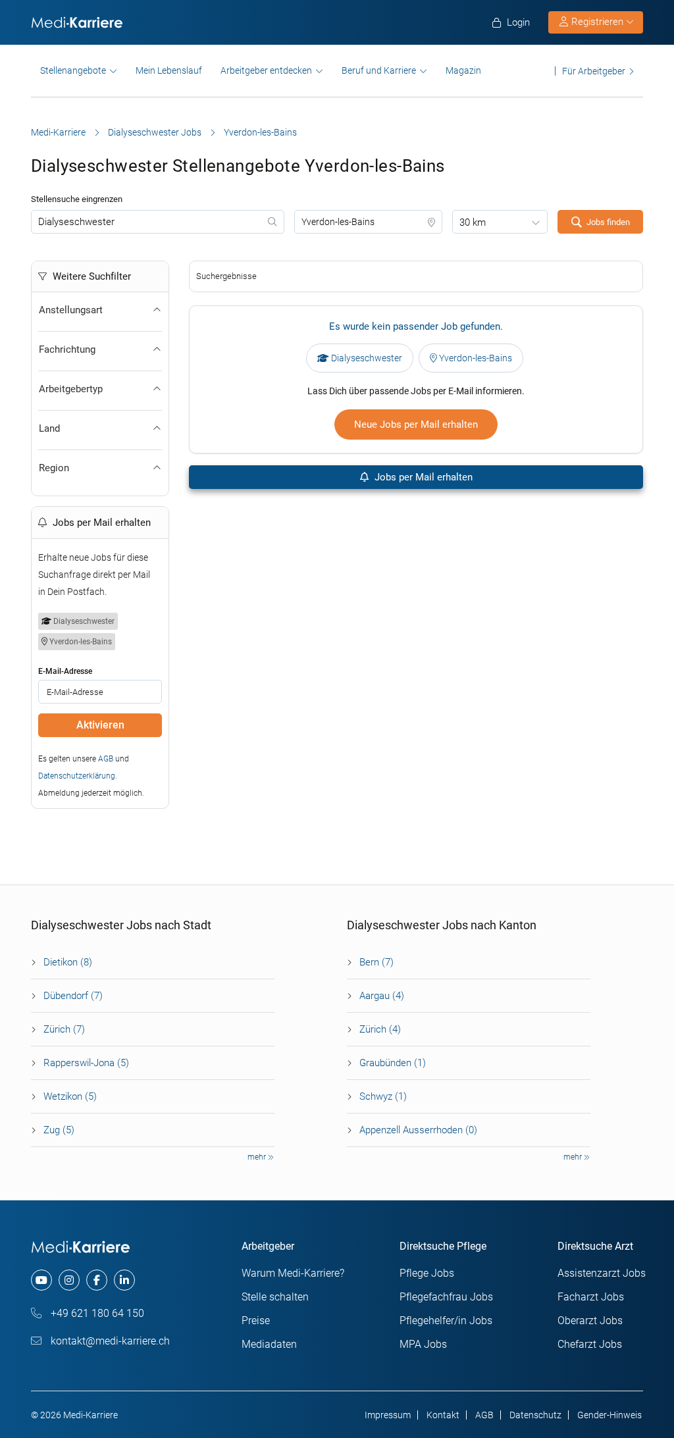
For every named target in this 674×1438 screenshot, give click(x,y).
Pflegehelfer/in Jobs (446, 1320)
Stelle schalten (275, 1297)
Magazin (463, 70)
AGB (105, 758)
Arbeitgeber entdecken (266, 70)
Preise (256, 1320)
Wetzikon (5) (70, 1096)
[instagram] (69, 1280)
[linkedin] (124, 1280)
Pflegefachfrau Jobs (446, 1297)
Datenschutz (535, 1415)
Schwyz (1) (383, 1096)
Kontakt (443, 1415)
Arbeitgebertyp (71, 389)
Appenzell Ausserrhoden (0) (418, 1130)
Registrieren (597, 22)
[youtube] (41, 1280)
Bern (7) (376, 962)
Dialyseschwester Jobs (154, 132)
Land (49, 428)
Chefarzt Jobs (589, 1344)
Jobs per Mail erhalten (422, 477)
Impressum (388, 1415)
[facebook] (96, 1280)
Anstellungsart (71, 310)
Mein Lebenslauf (169, 70)
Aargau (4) (381, 996)
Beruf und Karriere (379, 70)
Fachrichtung (67, 349)
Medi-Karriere (58, 132)
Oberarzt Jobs (590, 1320)
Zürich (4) (380, 1029)
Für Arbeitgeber (593, 70)
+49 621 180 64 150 (96, 1313)
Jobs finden (608, 222)
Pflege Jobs (427, 1273)
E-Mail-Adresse (65, 671)
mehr (257, 1157)
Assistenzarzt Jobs (601, 1273)
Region (54, 468)
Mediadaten (269, 1344)
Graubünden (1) (392, 1063)
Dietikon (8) (67, 962)
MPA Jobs (423, 1344)
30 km (472, 222)
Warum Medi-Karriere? (293, 1273)
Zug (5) (58, 1130)
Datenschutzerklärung (76, 776)
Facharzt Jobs (590, 1297)
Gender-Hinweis (609, 1415)
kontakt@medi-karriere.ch (109, 1341)
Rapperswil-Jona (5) (86, 1063)
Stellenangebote (73, 70)
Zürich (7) (64, 1029)
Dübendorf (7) (73, 996)
